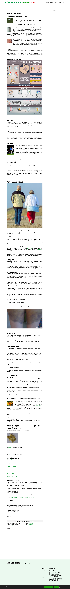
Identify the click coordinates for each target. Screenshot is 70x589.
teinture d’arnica (24, 451)
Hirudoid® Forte (39, 405)
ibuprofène (27, 413)
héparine (20, 403)
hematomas (31, 523)
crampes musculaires (30, 497)
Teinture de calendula (11, 466)
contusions (23, 497)
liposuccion (9, 167)
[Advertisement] (24, 541)
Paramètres (63, 587)
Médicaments (44, 572)
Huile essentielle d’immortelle (13, 469)
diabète (39, 249)
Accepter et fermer (49, 587)
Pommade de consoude (12, 476)
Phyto (56, 2)
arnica (26, 401)
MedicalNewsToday (19, 502)
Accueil (43, 568)
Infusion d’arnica (10, 473)
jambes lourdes (14, 497)
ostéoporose (29, 248)
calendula (10, 454)
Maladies (47, 2)
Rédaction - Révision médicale (54, 570)
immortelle (10, 447)
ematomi (11, 525)
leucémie (35, 177)
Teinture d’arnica (10, 459)
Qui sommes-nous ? (52, 568)
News (60, 2)
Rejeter (56, 587)
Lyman (25, 403)
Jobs (63, 2)
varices (19, 497)
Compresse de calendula (12, 463)
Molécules (52, 2)
